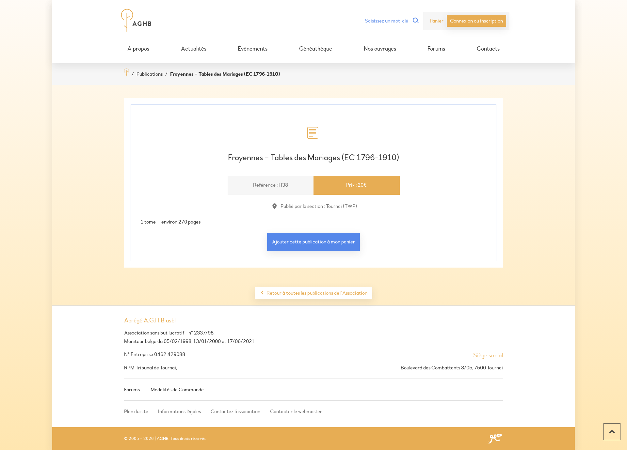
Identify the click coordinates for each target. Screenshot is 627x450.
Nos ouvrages (380, 49)
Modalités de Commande (177, 389)
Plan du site (136, 411)
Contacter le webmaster (296, 411)
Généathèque (315, 49)
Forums (436, 49)
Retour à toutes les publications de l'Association (316, 293)
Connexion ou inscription (476, 21)
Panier (436, 21)
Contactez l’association (235, 411)
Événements (252, 49)
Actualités (193, 49)
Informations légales (179, 411)
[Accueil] (126, 73)
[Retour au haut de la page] (611, 431)
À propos (138, 49)
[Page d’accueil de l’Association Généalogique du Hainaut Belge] (136, 21)
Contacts (488, 49)
